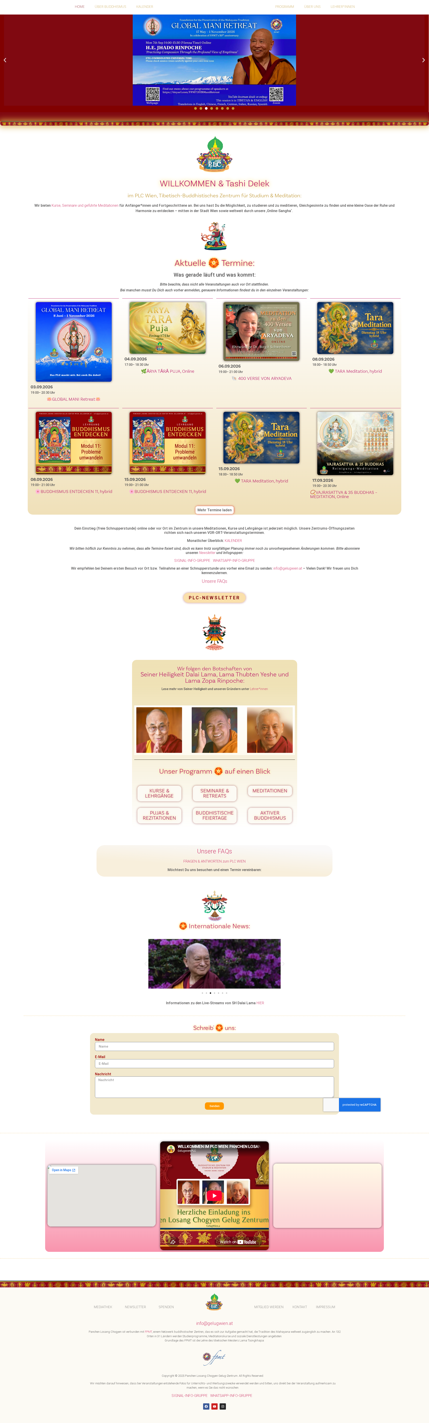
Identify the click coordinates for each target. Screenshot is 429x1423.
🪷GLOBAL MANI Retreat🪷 (73, 399)
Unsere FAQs (214, 581)
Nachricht (103, 1074)
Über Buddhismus (110, 6)
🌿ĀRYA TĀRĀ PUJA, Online (167, 371)
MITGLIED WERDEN (269, 1307)
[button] (5, 60)
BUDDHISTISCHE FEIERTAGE (214, 815)
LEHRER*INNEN (343, 6)
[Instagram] (223, 1406)
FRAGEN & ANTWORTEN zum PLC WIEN (214, 861)
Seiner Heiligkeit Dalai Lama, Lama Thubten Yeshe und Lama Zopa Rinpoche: (215, 678)
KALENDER (144, 6)
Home (80, 6)
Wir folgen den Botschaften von (214, 668)
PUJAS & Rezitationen (159, 815)
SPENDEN (166, 1307)
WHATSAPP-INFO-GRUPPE (234, 560)
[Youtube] (214, 1406)
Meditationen (269, 790)
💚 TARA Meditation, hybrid (355, 371)
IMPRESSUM (325, 1307)
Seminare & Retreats (214, 793)
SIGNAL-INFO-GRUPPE (192, 560)
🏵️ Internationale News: (214, 926)
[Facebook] (206, 1406)
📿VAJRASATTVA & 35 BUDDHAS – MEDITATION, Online (343, 495)
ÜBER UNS (312, 6)
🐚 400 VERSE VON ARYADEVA (261, 378)
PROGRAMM (284, 6)
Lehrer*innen (259, 689)
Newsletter (207, 553)
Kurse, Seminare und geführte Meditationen (85, 205)
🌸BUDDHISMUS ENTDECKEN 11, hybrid (73, 492)
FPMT (148, 1331)
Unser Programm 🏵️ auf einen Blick (214, 771)
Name (99, 1040)
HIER (260, 1003)
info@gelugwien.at (287, 568)
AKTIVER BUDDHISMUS (270, 815)
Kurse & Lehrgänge (159, 793)
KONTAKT (299, 1307)
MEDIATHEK (103, 1307)
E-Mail (100, 1057)
